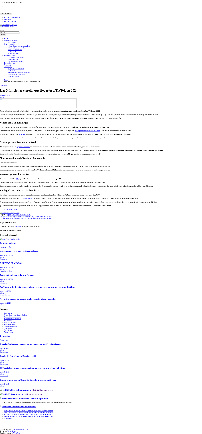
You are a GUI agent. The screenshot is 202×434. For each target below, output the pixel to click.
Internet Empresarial (39, 398)
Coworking (12, 42)
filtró (17, 179)
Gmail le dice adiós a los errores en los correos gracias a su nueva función (28, 411)
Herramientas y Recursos (16, 74)
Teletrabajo (8, 67)
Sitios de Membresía (15, 50)
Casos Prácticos (13, 53)
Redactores (12, 70)
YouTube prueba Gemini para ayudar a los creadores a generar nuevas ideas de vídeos (37, 287)
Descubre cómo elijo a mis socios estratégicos (19, 251)
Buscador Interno (10, 21)
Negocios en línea (6, 247)
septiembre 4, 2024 (6, 279)
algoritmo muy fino (23, 147)
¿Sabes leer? (8, 418)
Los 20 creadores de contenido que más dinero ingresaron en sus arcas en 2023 (26, 218)
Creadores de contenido (16, 69)
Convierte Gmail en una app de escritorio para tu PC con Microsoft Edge (28, 416)
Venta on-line (12, 52)
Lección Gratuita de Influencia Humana (17, 275)
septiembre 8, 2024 (6, 255)
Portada (6, 38)
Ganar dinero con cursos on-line (19, 46)
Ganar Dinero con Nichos (17, 48)
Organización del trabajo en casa (19, 72)
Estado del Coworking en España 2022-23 (18, 356)
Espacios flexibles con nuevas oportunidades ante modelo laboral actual (31, 344)
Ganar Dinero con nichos (12, 317)
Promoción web (9, 63)
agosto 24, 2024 (5, 303)
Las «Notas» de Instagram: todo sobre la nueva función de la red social (27, 414)
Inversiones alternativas (16, 61)
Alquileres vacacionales (16, 57)
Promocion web (5, 295)
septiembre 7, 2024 (6, 267)
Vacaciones (8, 330)
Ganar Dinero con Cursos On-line (15, 315)
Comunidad (8, 19)
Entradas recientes (8, 243)
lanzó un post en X (27, 198)
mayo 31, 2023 (5, 360)
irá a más (22, 134)
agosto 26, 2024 (5, 291)
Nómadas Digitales (10, 40)
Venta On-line (8, 332)
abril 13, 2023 (4, 372)
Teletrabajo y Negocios (20, 429)
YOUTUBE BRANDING (11, 263)
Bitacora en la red (35, 394)
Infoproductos (13, 59)
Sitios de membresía (10, 326)
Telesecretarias (30, 407)
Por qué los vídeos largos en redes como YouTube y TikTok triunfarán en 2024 (26, 216)
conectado (18, 226)
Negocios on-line (10, 44)
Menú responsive (6, 14)
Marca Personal (13, 76)
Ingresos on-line (9, 55)
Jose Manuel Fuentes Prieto (21, 215)
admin (2, 97)
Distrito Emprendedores (12, 17)
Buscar (2, 30)
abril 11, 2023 (4, 384)
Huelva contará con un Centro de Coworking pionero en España (28, 380)
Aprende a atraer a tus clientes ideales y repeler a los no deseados (28, 299)
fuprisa (9, 215)
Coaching (7, 65)
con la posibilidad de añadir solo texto (87, 131)
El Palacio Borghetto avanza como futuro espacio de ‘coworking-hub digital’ (33, 368)
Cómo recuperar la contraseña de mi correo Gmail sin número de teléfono (28, 413)
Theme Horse (11, 431)
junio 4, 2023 (4, 348)
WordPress (16, 433)
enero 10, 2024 (5, 95)
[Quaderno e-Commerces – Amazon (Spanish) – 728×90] (38, 107)
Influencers (3, 85)
